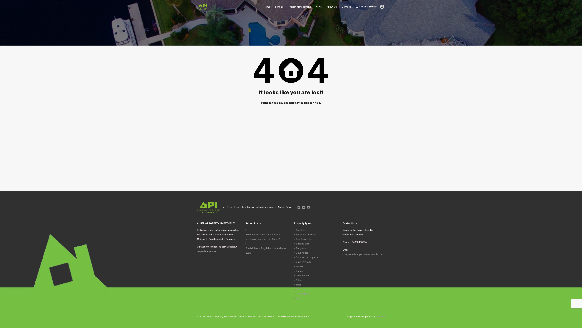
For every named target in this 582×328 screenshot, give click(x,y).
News (319, 6)
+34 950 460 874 (368, 7)
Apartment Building (306, 234)
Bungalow (301, 248)
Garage (299, 271)
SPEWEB (380, 316)
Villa (298, 298)
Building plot (302, 243)
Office (299, 280)
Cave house (302, 252)
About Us (332, 6)
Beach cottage (304, 239)
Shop (298, 284)
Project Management (300, 6)
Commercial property (307, 257)
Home (267, 6)
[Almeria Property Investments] (203, 8)
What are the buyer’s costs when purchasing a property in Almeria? (263, 237)
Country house (303, 262)
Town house (302, 293)
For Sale (279, 6)
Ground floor (302, 275)
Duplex (299, 266)
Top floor (301, 289)
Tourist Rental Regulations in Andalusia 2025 (266, 250)
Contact (346, 6)
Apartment (302, 230)
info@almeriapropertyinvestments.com (363, 254)
